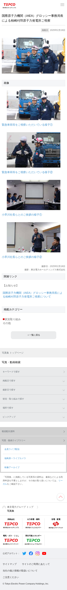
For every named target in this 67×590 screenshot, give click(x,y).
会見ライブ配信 (11, 449)
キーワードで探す (11, 371)
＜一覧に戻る (33, 335)
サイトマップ (10, 564)
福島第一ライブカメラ (15, 458)
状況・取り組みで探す (13, 399)
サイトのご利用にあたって (36, 564)
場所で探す (8, 408)
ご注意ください (11, 577)
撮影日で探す (9, 390)
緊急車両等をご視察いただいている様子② (27, 172)
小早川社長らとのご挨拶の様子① (22, 214)
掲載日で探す (9, 380)
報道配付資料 (8, 431)
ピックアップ (9, 417)
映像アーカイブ (11, 467)
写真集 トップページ (13, 352)
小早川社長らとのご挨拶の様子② (22, 257)
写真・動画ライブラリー (13, 440)
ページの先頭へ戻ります (60, 497)
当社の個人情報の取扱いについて (20, 570)
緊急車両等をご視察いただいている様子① (27, 124)
